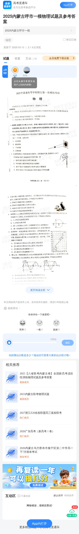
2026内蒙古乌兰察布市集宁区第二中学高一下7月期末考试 (46, 449)
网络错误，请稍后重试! (39, 505)
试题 (6, 58)
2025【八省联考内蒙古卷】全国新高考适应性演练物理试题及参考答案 (46, 375)
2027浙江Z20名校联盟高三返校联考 (41, 412)
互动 (32, 58)
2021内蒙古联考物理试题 (34, 394)
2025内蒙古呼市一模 (17, 30)
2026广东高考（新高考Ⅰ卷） (37, 431)
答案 (17, 58)
